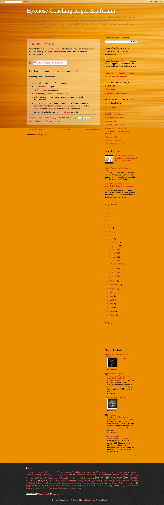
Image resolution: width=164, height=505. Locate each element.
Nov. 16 (115, 269)
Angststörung (51, 472)
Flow (115, 475)
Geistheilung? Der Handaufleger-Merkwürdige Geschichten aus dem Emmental (119, 186)
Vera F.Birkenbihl (102, 486)
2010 (110, 232)
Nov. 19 (115, 257)
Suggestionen (31, 486)
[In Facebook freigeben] (86, 118)
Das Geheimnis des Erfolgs (115, 144)
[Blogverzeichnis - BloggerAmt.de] (43, 494)
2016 (110, 213)
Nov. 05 (115, 276)
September (114, 285)
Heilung (89, 478)
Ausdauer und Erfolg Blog (115, 124)
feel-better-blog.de (115, 374)
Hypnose (116, 477)
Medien (87, 481)
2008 (110, 239)
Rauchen (41, 483)
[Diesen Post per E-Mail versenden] (79, 118)
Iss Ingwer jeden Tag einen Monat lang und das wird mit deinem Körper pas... (126, 158)
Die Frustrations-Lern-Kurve (118, 438)
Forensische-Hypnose (127, 475)
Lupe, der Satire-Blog (116, 398)
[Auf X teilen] (84, 118)
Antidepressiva (64, 472)
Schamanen (66, 483)
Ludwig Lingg (113, 436)
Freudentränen (64, 112)
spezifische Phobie (56, 488)
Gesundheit (64, 478)
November (114, 246)
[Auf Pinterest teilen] (88, 118)
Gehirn (42, 478)
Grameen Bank (78, 478)
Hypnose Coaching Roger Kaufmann (71, 10)
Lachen (47, 49)
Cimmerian (90, 500)
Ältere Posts (93, 129)
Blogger (108, 500)
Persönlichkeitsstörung (122, 481)
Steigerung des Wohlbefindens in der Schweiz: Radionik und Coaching (119, 378)
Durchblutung (42, 90)
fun (121, 486)
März (112, 308)
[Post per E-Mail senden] (74, 118)
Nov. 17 (115, 261)
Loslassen (109, 111)
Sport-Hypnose (112, 483)
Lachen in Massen (42, 43)
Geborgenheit (31, 478)
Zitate (114, 486)
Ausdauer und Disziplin (114, 140)
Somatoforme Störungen (82, 483)
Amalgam (40, 472)
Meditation (97, 481)
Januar (113, 315)
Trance (90, 486)
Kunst (71, 481)
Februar (113, 311)
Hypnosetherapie (48, 480)
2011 (110, 228)
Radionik (32, 483)
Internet (93, 49)
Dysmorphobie (80, 475)
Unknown (111, 90)
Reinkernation (54, 483)
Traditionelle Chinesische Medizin (74, 485)
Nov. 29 (115, 249)
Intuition (63, 481)
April (112, 304)
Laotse (79, 481)
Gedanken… (123, 358)
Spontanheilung (98, 483)
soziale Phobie (43, 488)
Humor (38, 121)
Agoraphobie (30, 472)
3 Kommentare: (65, 118)
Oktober (113, 281)
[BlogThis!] (82, 118)
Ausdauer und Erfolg (113, 137)
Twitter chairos (110, 107)
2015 (110, 216)
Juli (111, 292)
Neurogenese (108, 481)
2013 (110, 220)
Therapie (57, 49)
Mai (111, 300)
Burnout (46, 475)
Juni (111, 296)
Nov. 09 (115, 272)
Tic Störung (42, 485)
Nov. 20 (115, 253)
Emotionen (92, 475)
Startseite (64, 129)
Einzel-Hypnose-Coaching (115, 114)
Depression (67, 475)
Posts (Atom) (41, 135)
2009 (110, 235)
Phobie (135, 481)
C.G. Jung (56, 475)
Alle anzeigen (133, 455)
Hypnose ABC (110, 121)
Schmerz (65, 106)
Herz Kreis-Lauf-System (58, 94)
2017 (110, 209)
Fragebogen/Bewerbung (114, 117)
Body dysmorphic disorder (119, 472)
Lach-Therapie (47, 121)
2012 (110, 224)
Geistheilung (52, 478)
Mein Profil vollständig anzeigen (117, 93)
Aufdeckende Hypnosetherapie (84, 472)
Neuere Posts (34, 129)
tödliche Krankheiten (72, 488)
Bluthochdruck (103, 472)
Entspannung (104, 475)
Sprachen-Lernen (128, 483)
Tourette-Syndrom (55, 485)
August (113, 289)
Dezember (114, 242)
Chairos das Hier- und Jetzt (115, 128)
